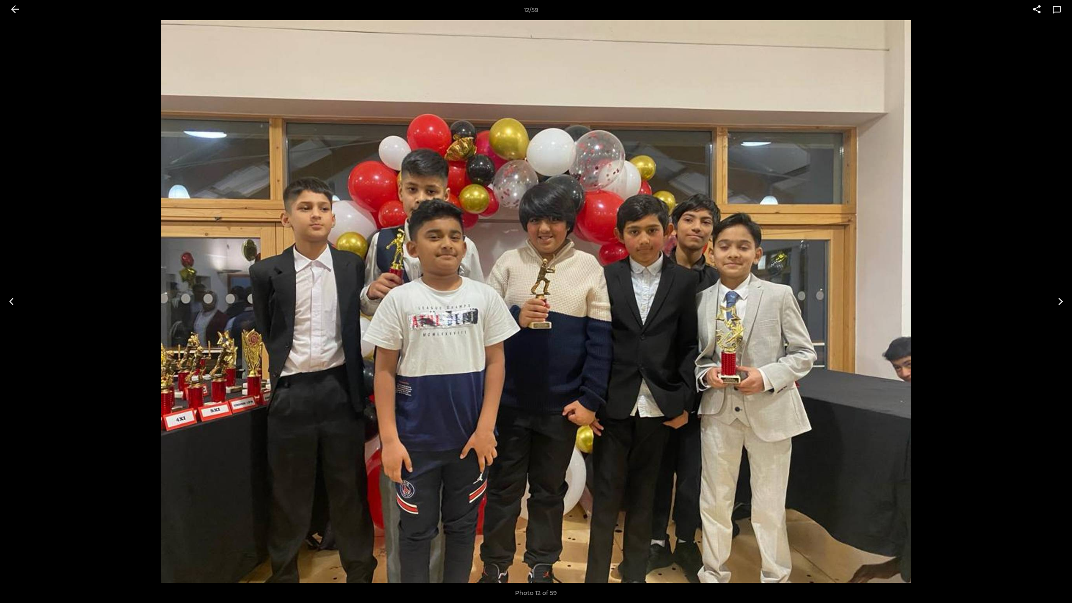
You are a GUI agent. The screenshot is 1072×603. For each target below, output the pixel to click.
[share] (1037, 10)
